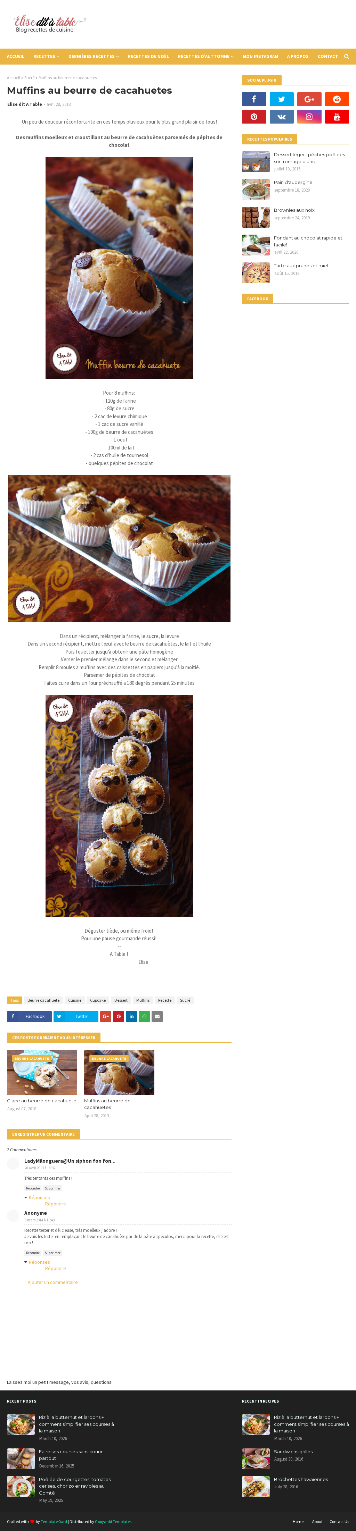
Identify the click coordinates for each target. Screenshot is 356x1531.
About (317, 1521)
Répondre (33, 1188)
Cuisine (74, 1000)
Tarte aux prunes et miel (301, 265)
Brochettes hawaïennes (301, 1479)
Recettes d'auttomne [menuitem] (203, 56)
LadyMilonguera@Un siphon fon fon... (69, 1161)
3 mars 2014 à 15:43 (40, 1220)
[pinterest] (254, 117)
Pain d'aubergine (293, 182)
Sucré (29, 77)
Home (298, 1521)
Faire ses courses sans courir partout (71, 1455)
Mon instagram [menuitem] (260, 56)
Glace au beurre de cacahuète (41, 1100)
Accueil (13, 77)
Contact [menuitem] (328, 56)
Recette (164, 1000)
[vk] (282, 117)
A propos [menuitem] (298, 56)
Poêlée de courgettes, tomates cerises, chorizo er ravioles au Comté (75, 1486)
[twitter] (282, 99)
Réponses (39, 1197)
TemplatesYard (54, 1521)
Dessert (121, 1000)
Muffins (142, 1000)
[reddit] (337, 99)
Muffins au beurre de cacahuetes (107, 1104)
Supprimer (52, 1188)
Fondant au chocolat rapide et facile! (308, 241)
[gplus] (309, 99)
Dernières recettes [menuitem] (91, 56)
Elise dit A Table (24, 104)
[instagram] (309, 117)
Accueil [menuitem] (15, 56)
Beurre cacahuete (43, 1000)
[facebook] (254, 99)
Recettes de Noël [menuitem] (148, 56)
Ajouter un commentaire (53, 1282)
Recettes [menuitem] (44, 56)
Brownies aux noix (294, 210)
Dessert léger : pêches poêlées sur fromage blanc (309, 158)
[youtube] (337, 117)
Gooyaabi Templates (113, 1521)
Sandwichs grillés (293, 1451)
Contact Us (339, 1521)
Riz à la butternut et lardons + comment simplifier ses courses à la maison (76, 1423)
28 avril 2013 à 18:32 (40, 1168)
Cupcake (98, 1000)
